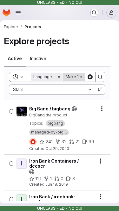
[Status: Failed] (33, 142)
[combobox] (52, 89)
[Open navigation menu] (18, 13)
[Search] (100, 77)
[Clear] (90, 77)
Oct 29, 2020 (57, 148)
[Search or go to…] (94, 12)
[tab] (15, 58)
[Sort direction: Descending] (100, 89)
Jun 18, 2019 (56, 184)
